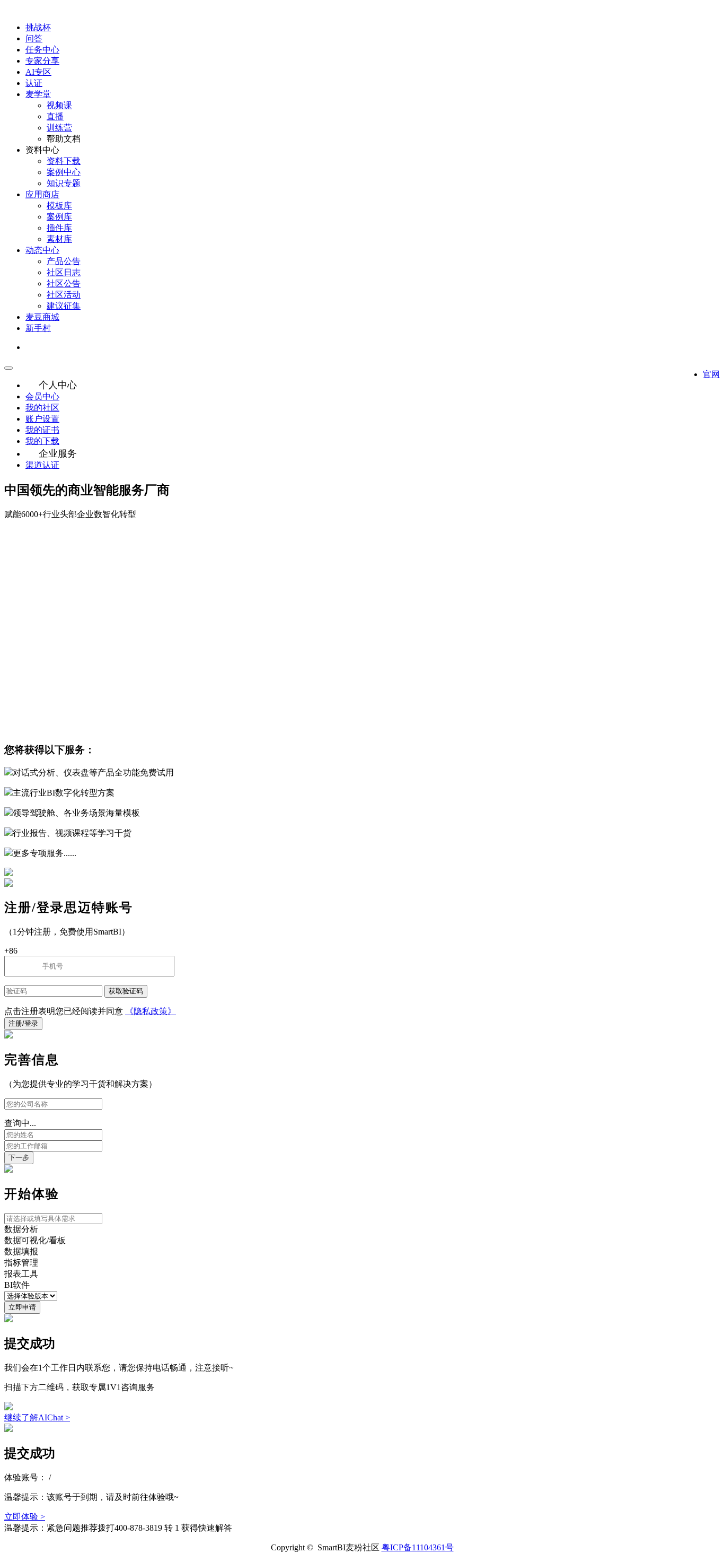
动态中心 (42, 250)
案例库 (59, 216)
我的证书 (42, 429)
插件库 (59, 227)
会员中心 (42, 396)
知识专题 (64, 183)
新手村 (38, 328)
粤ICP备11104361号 (418, 1547)
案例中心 (64, 172)
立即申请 (22, 1307)
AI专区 (38, 71)
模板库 (59, 205)
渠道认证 (42, 464)
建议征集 (64, 305)
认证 (33, 83)
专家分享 (42, 60)
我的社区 (42, 407)
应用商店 (42, 194)
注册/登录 (23, 1023)
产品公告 (64, 261)
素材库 (59, 238)
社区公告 (64, 283)
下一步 (18, 1158)
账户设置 (42, 418)
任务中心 (42, 49)
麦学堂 (38, 94)
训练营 (59, 127)
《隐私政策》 (150, 1011)
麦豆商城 (42, 316)
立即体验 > (24, 1516)
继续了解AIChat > (37, 1417)
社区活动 (64, 294)
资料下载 (64, 160)
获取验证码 (126, 991)
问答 (33, 38)
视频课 (59, 105)
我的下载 (42, 441)
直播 (55, 116)
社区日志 (64, 272)
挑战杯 (38, 27)
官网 (711, 374)
